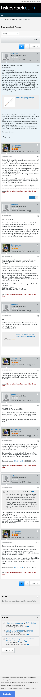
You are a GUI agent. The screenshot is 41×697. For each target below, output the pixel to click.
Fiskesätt (14, 19)
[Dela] (37, 60)
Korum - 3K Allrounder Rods (25, 335)
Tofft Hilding (31, 623)
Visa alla (8, 650)
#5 (38, 316)
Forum (7, 19)
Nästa (35, 46)
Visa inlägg (33, 491)
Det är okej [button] (7, 694)
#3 (38, 216)
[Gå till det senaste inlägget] (28, 626)
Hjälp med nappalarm (14, 623)
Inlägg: (29, 60)
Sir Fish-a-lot (16, 145)
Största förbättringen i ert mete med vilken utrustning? (20, 640)
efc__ (25, 641)
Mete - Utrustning (24, 19)
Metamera (14, 54)
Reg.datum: (15, 60)
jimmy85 (29, 631)
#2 (38, 157)
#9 (38, 487)
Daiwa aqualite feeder (15, 631)
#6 (38, 370)
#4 (38, 256)
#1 (38, 65)
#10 (37, 543)
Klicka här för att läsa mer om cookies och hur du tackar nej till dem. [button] (19, 688)
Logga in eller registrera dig (29, 1)
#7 (38, 406)
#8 (38, 441)
